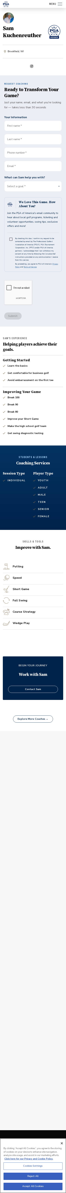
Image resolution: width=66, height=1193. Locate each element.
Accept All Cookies (33, 1186)
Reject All (33, 1176)
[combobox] (33, 166)
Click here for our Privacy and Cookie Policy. (28, 1158)
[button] (33, 186)
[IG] (32, 66)
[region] (33, 1165)
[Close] (62, 1143)
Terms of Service (30, 267)
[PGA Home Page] (6, 4)
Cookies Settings (33, 1166)
